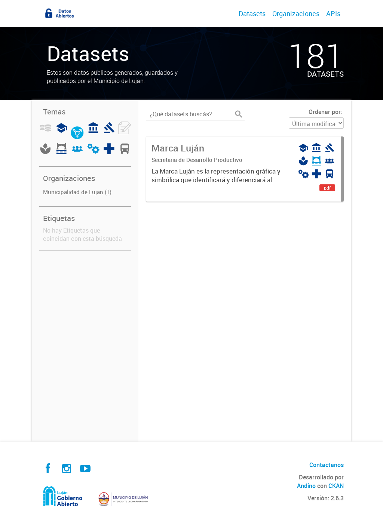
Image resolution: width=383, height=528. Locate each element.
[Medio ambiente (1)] (45, 153)
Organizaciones (295, 13)
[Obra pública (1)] (61, 153)
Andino (306, 486)
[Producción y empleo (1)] (93, 153)
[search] (239, 114)
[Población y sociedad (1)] (77, 153)
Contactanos (326, 465)
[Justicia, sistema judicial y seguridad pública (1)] (109, 132)
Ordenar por (324, 112)
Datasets (252, 13)
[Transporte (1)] (124, 153)
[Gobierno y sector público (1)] (93, 132)
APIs (333, 13)
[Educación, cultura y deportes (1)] (61, 132)
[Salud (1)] (109, 153)
